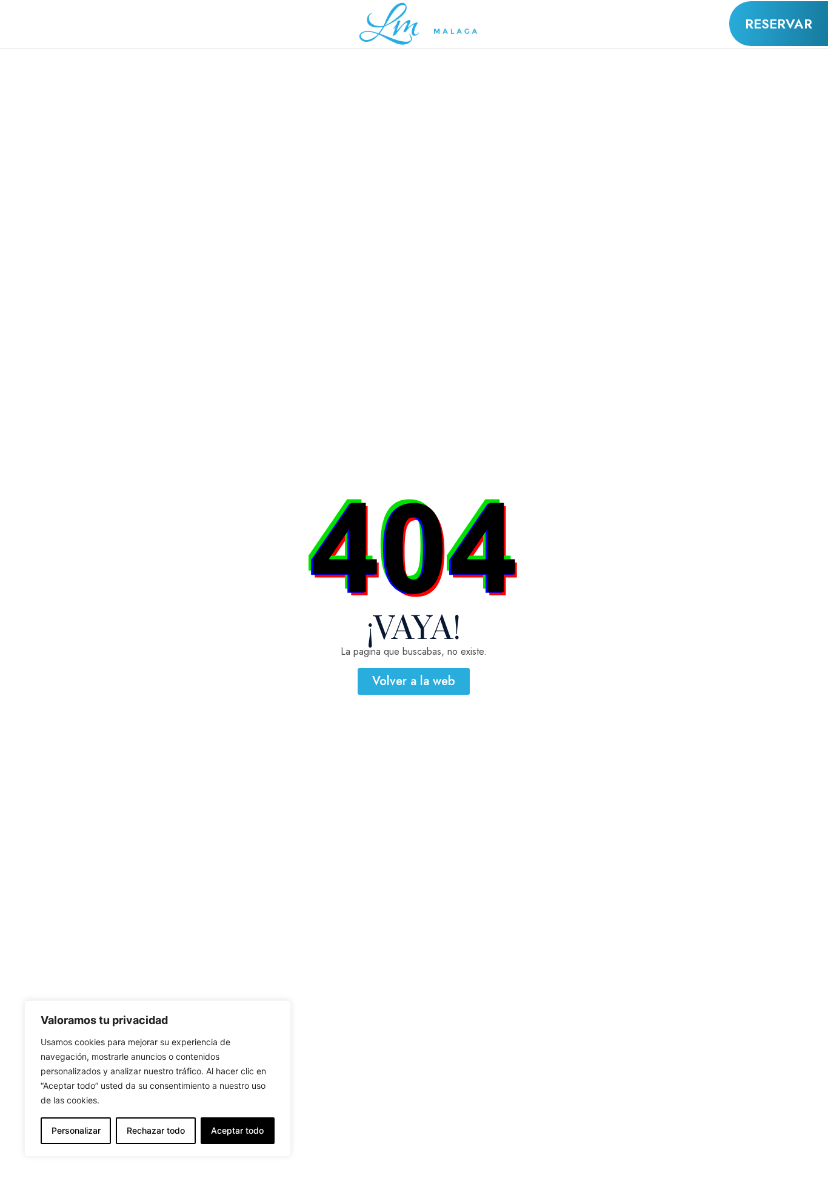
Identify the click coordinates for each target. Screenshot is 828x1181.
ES (98, 32)
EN (99, 15)
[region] (157, 1078)
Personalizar (76, 1130)
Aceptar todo (237, 1130)
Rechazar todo (156, 1130)
